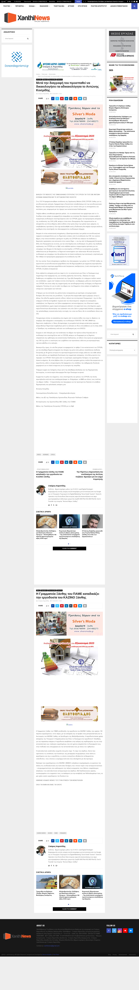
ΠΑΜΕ (56, 833)
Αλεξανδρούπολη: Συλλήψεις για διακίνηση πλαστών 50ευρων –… (106, 2)
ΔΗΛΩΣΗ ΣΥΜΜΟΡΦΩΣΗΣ (40, 1)
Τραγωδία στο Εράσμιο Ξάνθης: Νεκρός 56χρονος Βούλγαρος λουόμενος (45, 893)
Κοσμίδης (45, 454)
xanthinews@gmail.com (52, 946)
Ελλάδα (31, 6)
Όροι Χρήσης (82, 6)
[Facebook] (109, 930)
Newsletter (52, 1)
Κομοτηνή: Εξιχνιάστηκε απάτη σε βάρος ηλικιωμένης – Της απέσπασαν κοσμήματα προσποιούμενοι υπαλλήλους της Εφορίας (69, 535)
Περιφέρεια (19, 6)
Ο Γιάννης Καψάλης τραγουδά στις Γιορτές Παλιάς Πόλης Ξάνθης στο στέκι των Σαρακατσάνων (92, 534)
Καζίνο (50, 833)
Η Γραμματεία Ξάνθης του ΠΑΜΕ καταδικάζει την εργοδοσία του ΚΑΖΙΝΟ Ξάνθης (50, 474)
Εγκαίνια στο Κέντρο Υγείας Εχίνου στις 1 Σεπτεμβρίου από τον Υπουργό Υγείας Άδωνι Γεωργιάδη (122, 167)
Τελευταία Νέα (59, 6)
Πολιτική (6, 6)
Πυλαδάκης (63, 833)
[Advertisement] (69, 46)
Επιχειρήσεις (44, 590)
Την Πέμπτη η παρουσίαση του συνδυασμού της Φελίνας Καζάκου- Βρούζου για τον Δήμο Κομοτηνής (89, 475)
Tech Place (56, 954)
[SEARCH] (28, 39)
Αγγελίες (71, 6)
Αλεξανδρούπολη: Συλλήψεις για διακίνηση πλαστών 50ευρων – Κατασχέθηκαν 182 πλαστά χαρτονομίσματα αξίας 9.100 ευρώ (46, 535)
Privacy (115, 954)
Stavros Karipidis (47, 954)
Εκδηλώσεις (44, 6)
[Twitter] (114, 930)
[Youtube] (125, 930)
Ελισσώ (39, 454)
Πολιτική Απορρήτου (99, 6)
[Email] (131, 930)
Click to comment (69, 548)
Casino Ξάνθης (41, 833)
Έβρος (38, 590)
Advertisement (123, 954)
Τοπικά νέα (59, 79)
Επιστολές (39, 79)
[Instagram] (120, 930)
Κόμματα (45, 79)
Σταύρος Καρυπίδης (43, 93)
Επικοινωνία (27, 1)
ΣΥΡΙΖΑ (53, 454)
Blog (109, 954)
